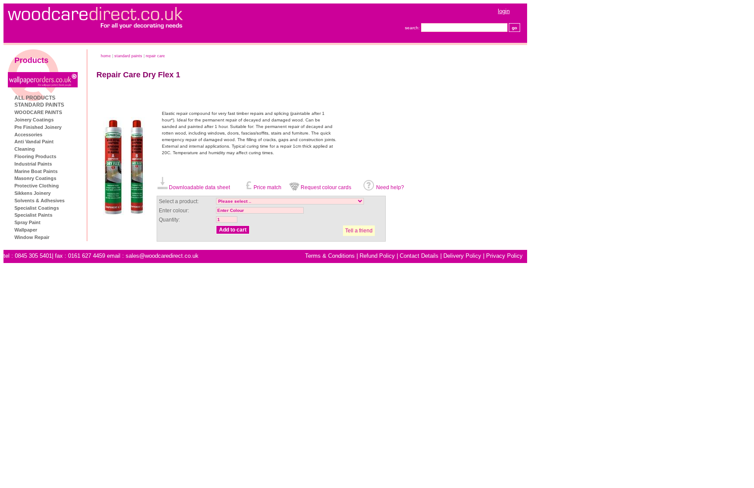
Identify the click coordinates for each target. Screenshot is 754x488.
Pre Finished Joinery (38, 127)
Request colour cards (326, 187)
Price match (267, 187)
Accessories (28, 134)
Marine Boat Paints (36, 171)
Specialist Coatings (36, 208)
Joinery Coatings (34, 119)
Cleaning (24, 149)
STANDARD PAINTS (39, 105)
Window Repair (31, 237)
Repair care (155, 56)
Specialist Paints (33, 215)
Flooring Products (35, 156)
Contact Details (419, 256)
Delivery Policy (462, 256)
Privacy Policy (504, 256)
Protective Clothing (36, 185)
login (504, 11)
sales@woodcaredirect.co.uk (162, 256)
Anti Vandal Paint (34, 141)
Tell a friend (359, 231)
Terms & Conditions (330, 256)
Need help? (390, 187)
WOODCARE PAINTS (38, 112)
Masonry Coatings (35, 178)
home (106, 56)
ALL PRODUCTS (34, 98)
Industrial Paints (33, 163)
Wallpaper (25, 229)
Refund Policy (377, 256)
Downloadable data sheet (199, 187)
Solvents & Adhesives (39, 200)
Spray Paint (27, 222)
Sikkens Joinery (32, 193)
